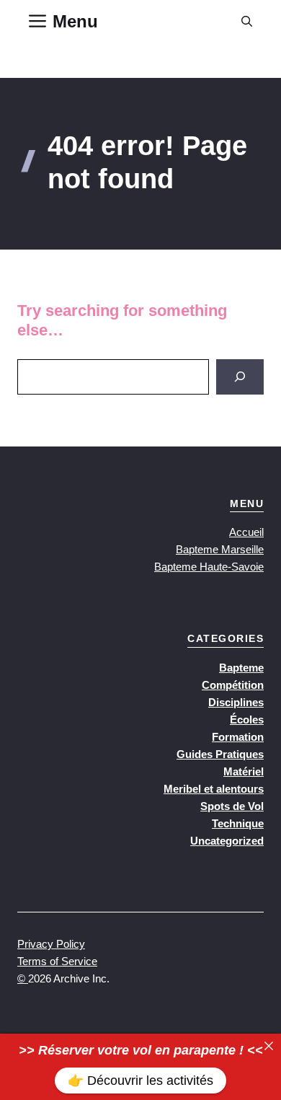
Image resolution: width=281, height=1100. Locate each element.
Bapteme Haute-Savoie (209, 566)
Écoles (247, 719)
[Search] (240, 377)
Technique (238, 823)
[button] (246, 21)
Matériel (243, 771)
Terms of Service (57, 961)
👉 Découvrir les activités (140, 1080)
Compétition (233, 685)
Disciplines (236, 702)
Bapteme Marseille (220, 549)
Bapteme (241, 667)
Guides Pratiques (220, 754)
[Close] (269, 1046)
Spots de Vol (232, 806)
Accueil (246, 532)
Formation (238, 737)
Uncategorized (227, 841)
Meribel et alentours (214, 789)
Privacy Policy (51, 944)
